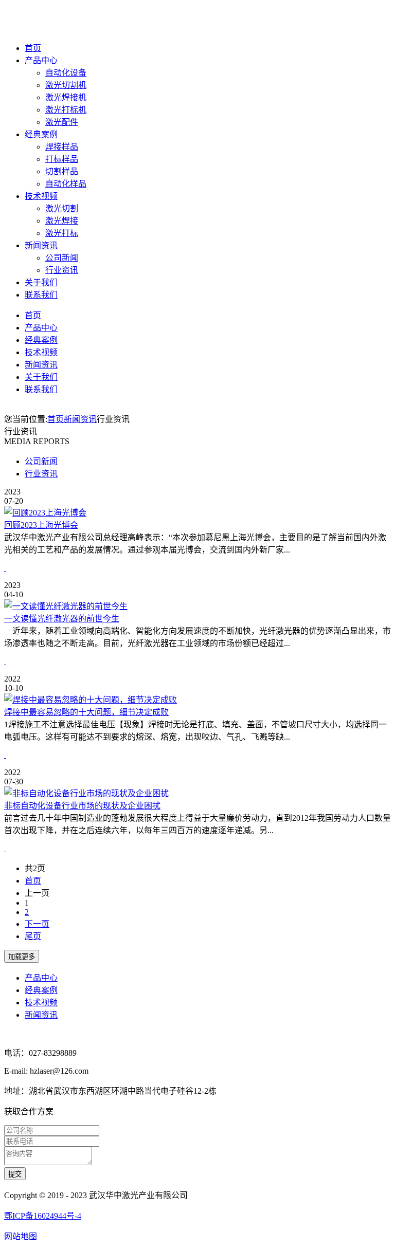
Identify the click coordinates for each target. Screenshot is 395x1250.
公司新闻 (61, 257)
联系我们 (41, 294)
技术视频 (41, 196)
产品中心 (41, 60)
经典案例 (41, 134)
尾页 (33, 936)
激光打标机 (65, 109)
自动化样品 (65, 183)
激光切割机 (65, 85)
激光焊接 (61, 220)
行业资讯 (61, 270)
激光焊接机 (65, 97)
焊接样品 (61, 146)
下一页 (37, 924)
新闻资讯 (41, 245)
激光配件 (61, 122)
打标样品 (61, 159)
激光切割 (61, 208)
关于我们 (41, 282)
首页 (33, 48)
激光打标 (61, 233)
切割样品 (61, 171)
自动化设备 (65, 72)
